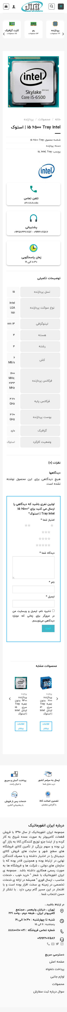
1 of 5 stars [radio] (47, 525)
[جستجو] (52, 7)
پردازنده (29, 119)
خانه (57, 119)
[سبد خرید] (6, 7)
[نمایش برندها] (46, 171)
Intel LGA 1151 (12, 308)
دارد (13, 431)
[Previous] (63, 34)
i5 (39, 151)
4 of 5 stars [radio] (39, 538)
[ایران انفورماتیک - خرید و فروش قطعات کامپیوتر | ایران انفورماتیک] (32, 6)
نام (52, 582)
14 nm (11, 324)
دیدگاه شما (47, 553)
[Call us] (48, 944)
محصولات (44, 119)
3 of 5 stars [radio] (41, 532)
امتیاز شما (48, 520)
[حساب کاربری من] (14, 6)
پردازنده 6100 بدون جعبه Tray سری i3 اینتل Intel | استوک (46, 706)
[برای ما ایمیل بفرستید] (52, 944)
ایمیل (50, 597)
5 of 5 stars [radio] (38, 545)
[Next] (4, 34)
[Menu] (61, 7)
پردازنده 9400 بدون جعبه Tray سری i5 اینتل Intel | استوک (21, 706)
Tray (49, 151)
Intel (43, 151)
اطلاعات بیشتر (45, 726)
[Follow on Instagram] (61, 944)
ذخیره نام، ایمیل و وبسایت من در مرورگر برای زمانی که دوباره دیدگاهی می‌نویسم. (33, 616)
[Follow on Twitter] (57, 944)
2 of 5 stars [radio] (23, 525)
